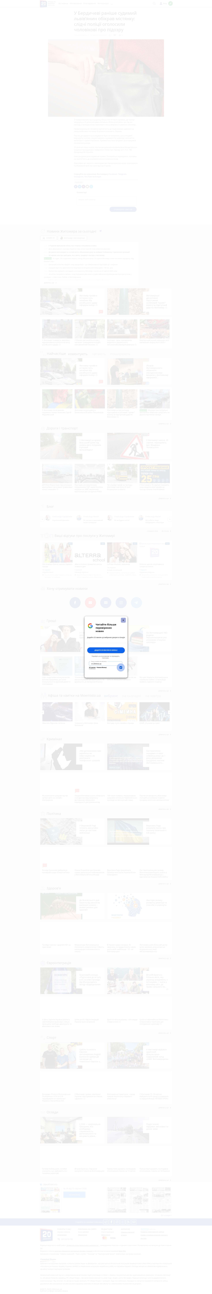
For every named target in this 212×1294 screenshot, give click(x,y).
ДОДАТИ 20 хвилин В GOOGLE (106, 650)
